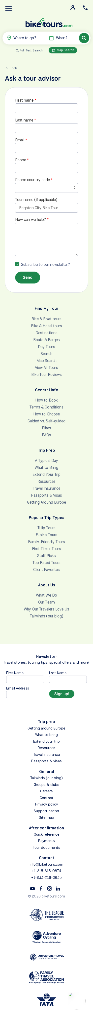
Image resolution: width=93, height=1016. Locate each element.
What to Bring (46, 467)
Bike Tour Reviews (46, 374)
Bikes (46, 428)
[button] (8, 8)
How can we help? (30, 219)
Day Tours (46, 346)
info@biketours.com (46, 864)
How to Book (46, 400)
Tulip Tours (46, 527)
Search (46, 353)
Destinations (46, 332)
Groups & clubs (46, 784)
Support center (46, 811)
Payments (46, 840)
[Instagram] (49, 888)
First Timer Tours (46, 548)
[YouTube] (32, 888)
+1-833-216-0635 (46, 877)
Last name (24, 120)
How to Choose (46, 414)
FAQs (46, 435)
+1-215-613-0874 (47, 870)
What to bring (46, 734)
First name (24, 100)
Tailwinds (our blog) (46, 616)
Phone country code (32, 179)
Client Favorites (46, 569)
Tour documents (46, 847)
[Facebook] (40, 888)
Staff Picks (46, 555)
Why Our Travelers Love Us (46, 609)
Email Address (17, 688)
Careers (46, 791)
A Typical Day (46, 460)
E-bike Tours (46, 534)
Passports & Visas (46, 495)
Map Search (65, 50)
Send (27, 277)
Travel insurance (46, 754)
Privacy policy (46, 804)
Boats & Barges (46, 339)
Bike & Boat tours (46, 319)
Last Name (57, 672)
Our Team (46, 602)
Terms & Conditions (46, 407)
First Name (15, 672)
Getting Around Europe (46, 502)
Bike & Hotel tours (46, 325)
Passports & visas (46, 761)
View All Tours (46, 367)
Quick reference (46, 834)
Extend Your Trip (46, 474)
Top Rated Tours (46, 562)
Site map (46, 817)
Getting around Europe (46, 728)
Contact (46, 797)
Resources (46, 481)
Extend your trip (46, 741)
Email (19, 140)
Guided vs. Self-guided (46, 421)
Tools (13, 68)
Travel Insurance (47, 488)
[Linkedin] (58, 888)
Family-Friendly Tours (46, 541)
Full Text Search (31, 50)
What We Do (46, 595)
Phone (20, 160)
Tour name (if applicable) (36, 199)
